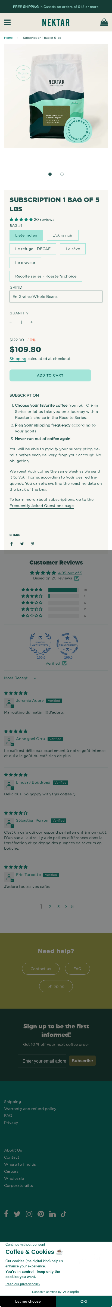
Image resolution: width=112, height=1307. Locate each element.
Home (8, 37)
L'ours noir (62, 235)
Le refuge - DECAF (33, 249)
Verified (52, 663)
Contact (11, 1157)
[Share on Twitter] (22, 544)
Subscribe (82, 1060)
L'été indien (26, 235)
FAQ (77, 969)
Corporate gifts (18, 1185)
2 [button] (50, 906)
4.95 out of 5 (70, 573)
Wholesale (14, 1178)
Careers (11, 1171)
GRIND (16, 287)
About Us (13, 1150)
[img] (15, 693)
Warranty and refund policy (30, 1109)
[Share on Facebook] (13, 544)
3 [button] (58, 906)
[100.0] (40, 644)
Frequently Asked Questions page (42, 505)
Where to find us (20, 1164)
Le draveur (25, 262)
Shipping (18, 358)
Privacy (11, 1122)
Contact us (40, 969)
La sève (73, 249)
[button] (50, 174)
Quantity (19, 313)
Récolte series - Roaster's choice (45, 276)
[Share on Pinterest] (33, 544)
